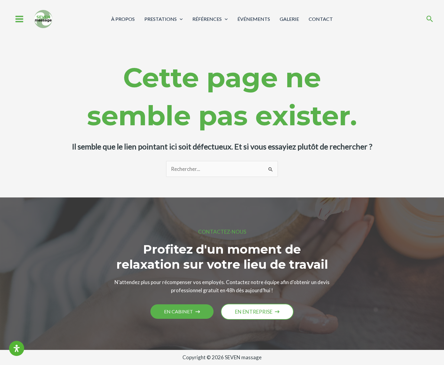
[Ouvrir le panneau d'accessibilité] (16, 348)
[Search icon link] (429, 19)
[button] (182, 311)
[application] (180, 19)
